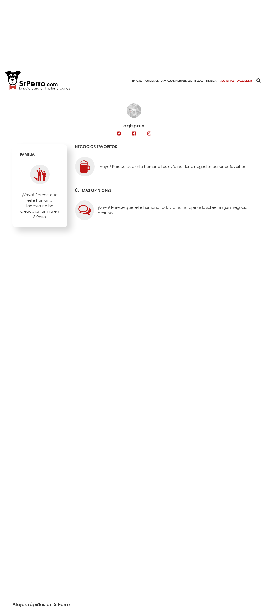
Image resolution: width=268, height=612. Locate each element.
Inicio (137, 80)
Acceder (244, 80)
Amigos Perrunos (176, 80)
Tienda (211, 80)
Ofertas (152, 80)
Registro (227, 80)
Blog (198, 80)
